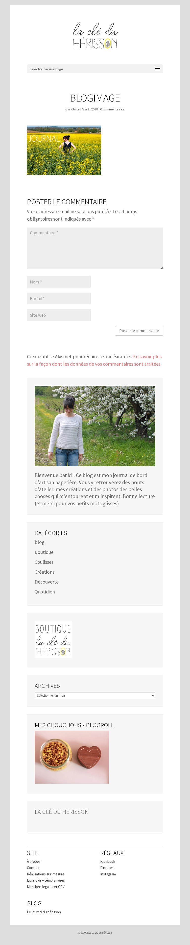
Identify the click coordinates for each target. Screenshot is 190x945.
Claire (75, 109)
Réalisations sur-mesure (45, 874)
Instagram (108, 874)
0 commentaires (112, 109)
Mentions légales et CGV (46, 886)
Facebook (107, 861)
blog (40, 542)
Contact (33, 867)
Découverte (47, 582)
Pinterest (107, 867)
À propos (34, 861)
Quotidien (45, 591)
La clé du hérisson (62, 812)
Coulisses (44, 562)
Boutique (44, 552)
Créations (44, 572)
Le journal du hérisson (44, 912)
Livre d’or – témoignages (46, 880)
